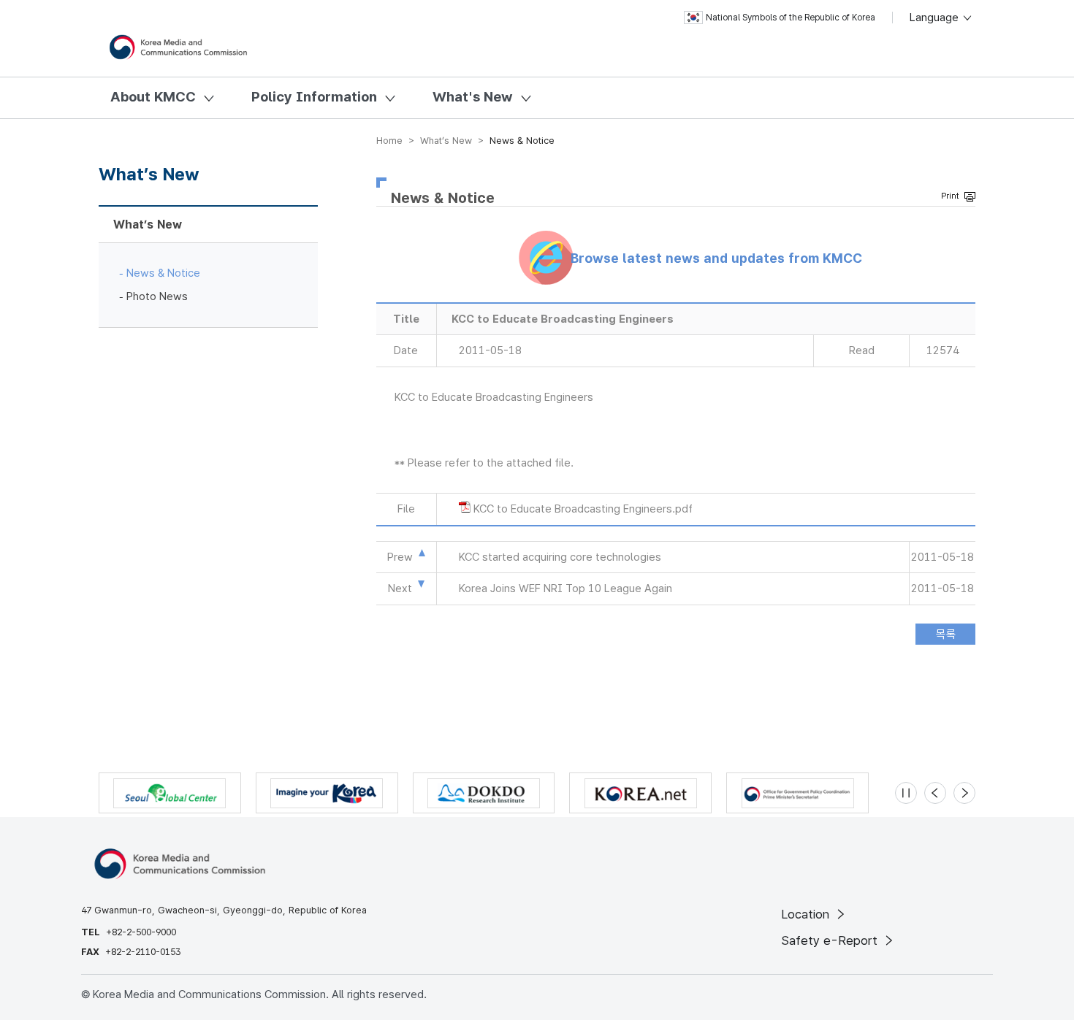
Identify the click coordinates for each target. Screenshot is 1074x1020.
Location (807, 914)
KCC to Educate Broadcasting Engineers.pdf (583, 508)
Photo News (157, 296)
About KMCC (153, 96)
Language (935, 17)
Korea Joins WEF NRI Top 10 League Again (565, 588)
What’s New (147, 224)
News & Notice (163, 273)
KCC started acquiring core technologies (560, 557)
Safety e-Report (831, 940)
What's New (473, 96)
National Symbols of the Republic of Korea (790, 17)
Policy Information (314, 96)
